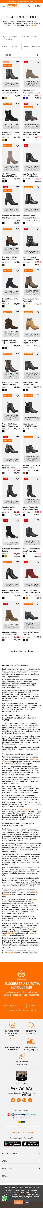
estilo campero (25, 809)
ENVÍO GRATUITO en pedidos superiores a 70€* (21, 1)
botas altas (10, 933)
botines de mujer (11, 953)
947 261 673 (21, 1088)
